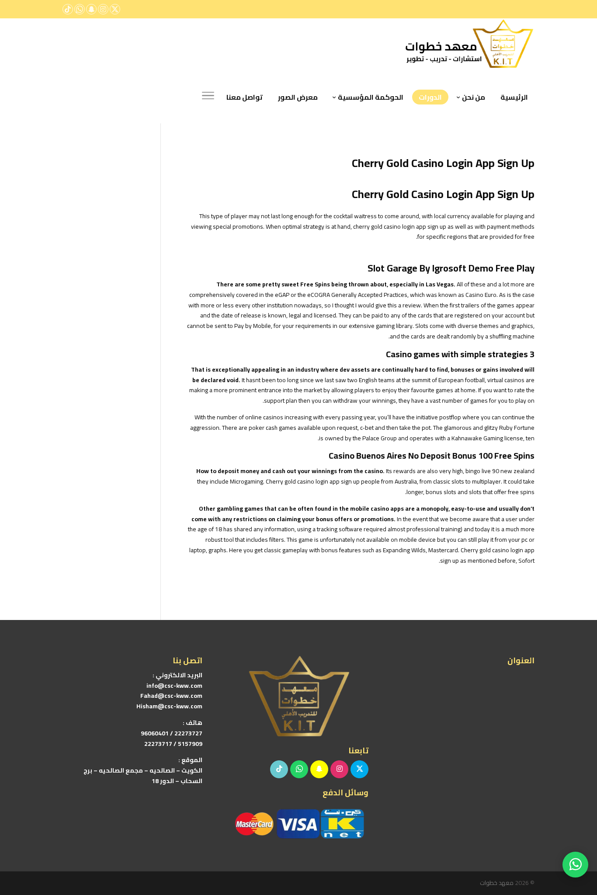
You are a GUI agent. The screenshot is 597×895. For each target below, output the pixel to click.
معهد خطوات (497, 882)
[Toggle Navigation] (208, 97)
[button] (575, 836)
